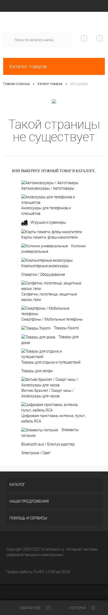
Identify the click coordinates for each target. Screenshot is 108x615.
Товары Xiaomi (66, 328)
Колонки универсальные (53, 249)
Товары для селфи (37, 371)
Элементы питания (50, 433)
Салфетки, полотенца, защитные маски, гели (49, 297)
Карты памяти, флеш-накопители (49, 237)
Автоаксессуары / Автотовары (47, 188)
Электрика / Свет (36, 453)
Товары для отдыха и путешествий (50, 362)
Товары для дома (50, 340)
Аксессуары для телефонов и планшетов (46, 211)
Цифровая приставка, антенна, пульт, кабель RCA (53, 418)
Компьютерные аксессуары (45, 266)
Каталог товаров (28, 66)
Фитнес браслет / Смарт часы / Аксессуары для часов (47, 393)
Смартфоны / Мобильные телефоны (52, 319)
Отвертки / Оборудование (43, 274)
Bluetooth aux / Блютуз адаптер (48, 444)
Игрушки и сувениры (48, 222)
